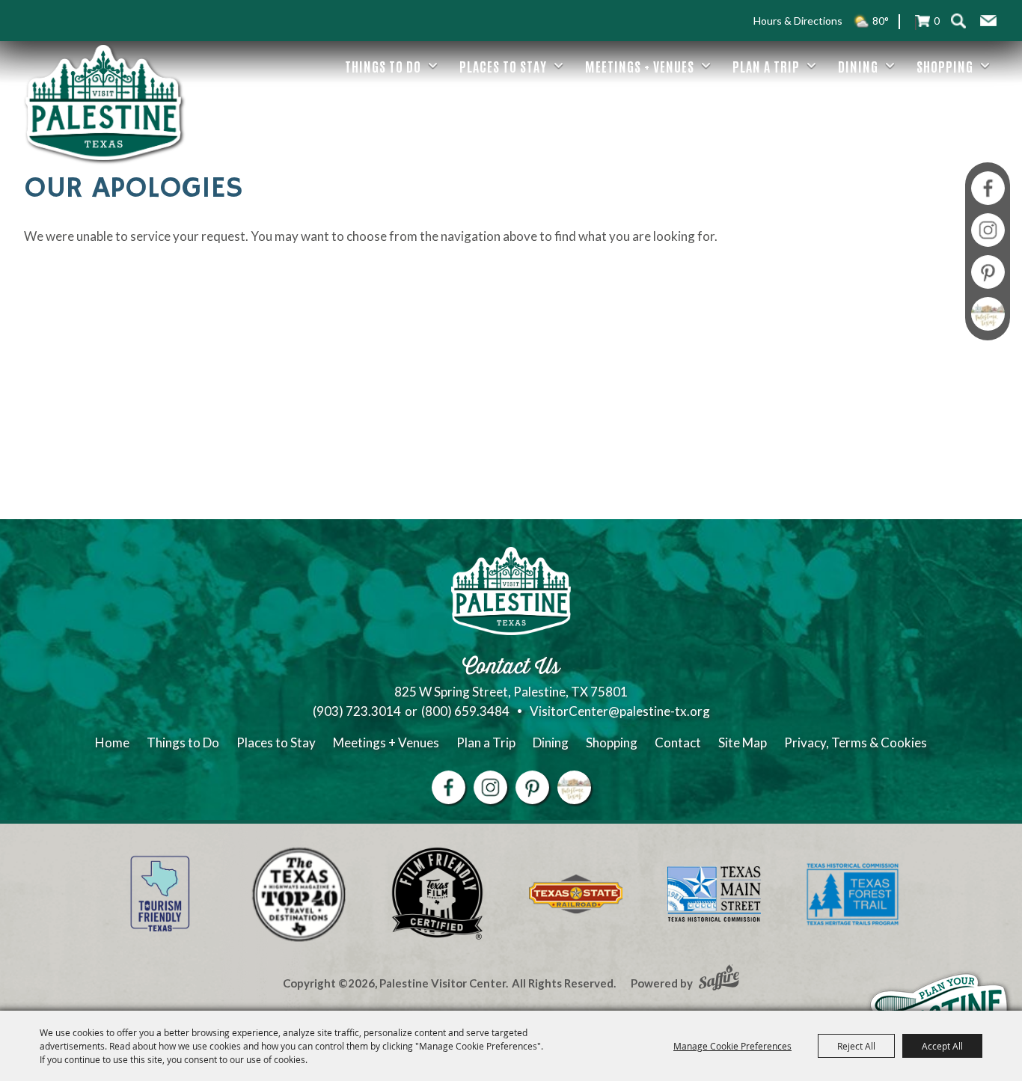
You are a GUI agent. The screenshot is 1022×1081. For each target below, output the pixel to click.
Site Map (742, 742)
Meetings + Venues (639, 66)
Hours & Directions (797, 20)
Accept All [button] (942, 1046)
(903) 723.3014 (357, 711)
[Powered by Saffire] (719, 979)
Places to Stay (503, 66)
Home (112, 742)
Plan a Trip (766, 66)
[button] (988, 21)
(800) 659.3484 (465, 711)
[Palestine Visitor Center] (103, 102)
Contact (678, 742)
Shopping (945, 66)
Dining (858, 66)
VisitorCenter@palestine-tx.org (620, 711)
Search (959, 20)
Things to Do (383, 66)
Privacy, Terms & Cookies (855, 742)
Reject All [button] (856, 1046)
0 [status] (937, 20)
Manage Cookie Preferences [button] (732, 1046)
